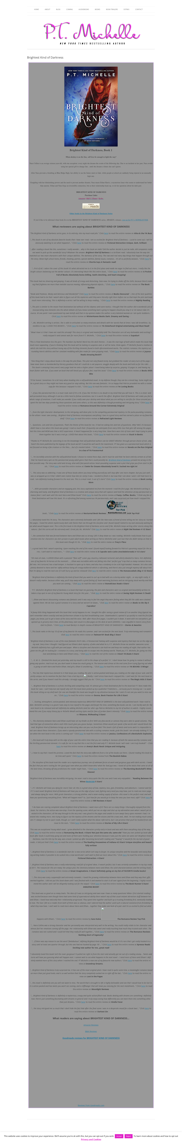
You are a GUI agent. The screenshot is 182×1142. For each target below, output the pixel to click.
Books (97, 9)
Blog (58, 9)
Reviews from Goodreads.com (91, 1105)
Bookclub (90, 781)
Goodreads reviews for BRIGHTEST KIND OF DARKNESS (91, 1038)
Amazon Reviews (91, 1025)
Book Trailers (112, 9)
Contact (139, 9)
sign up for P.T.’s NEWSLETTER (135, 220)
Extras (126, 9)
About (47, 9)
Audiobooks (84, 9)
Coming (69, 9)
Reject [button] (128, 1136)
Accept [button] (119, 1136)
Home (36, 9)
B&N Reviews (91, 1031)
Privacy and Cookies (91, 1139)
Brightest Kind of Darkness (120, 460)
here (106, 233)
